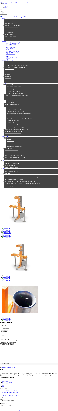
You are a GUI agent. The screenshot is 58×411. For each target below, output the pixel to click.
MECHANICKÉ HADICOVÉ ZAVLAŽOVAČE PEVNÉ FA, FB (14, 179)
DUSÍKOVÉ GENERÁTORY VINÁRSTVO (13, 91)
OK (9, 405)
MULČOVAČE (8, 53)
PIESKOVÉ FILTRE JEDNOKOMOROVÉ (11, 169)
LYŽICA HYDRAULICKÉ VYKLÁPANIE (12, 51)
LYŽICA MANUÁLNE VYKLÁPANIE (12, 52)
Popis (3, 335)
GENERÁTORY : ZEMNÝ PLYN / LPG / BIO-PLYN (13, 63)
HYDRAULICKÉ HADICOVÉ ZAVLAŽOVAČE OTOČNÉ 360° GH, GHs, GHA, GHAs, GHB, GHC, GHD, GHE (22, 183)
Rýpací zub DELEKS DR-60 (6, 189)
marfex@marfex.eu (5, 401)
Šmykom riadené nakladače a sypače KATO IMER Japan (13, 21)
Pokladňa (5, 7)
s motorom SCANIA (8, 76)
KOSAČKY (7, 49)
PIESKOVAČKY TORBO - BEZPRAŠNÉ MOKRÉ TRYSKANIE (15, 157)
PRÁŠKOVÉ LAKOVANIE (11, 144)
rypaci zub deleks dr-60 (11, 367)
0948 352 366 (5, 3)
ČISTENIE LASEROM (8, 148)
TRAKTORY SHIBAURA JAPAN (11, 44)
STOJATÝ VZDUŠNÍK (10, 102)
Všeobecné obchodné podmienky (7, 382)
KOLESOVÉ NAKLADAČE (9, 32)
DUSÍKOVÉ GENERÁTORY (9, 84)
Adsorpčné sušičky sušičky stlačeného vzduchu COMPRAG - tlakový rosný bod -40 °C (19, 118)
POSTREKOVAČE (9, 55)
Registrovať (5, 5)
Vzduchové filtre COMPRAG (11, 122)
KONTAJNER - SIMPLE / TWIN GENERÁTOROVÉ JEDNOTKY (15, 67)
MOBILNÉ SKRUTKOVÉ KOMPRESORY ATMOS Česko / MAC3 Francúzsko (17, 129)
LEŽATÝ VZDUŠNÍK (10, 100)
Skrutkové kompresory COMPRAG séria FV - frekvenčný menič (16, 109)
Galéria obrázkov (4, 384)
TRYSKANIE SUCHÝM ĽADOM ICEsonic (11, 150)
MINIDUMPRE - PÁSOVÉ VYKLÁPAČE (11, 27)
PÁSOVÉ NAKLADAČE (9, 34)
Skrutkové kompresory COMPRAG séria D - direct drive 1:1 (15, 111)
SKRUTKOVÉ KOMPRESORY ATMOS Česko (12, 104)
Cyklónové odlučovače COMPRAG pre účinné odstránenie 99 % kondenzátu (18, 124)
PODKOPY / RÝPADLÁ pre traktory (10, 36)
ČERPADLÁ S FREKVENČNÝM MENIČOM (12, 163)
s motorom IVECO (7, 74)
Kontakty (3, 385)
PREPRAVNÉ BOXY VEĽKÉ (10, 54)
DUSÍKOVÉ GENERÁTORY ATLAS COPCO (14, 86)
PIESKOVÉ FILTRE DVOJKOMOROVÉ (11, 171)
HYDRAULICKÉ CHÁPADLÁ (10, 47)
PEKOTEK (6, 137)
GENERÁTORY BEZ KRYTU (9, 69)
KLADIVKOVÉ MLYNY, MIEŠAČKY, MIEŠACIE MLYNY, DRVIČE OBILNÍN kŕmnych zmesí (13, 43)
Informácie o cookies (5, 383)
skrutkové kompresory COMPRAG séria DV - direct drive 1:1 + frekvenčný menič (19, 113)
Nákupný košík (6, 6)
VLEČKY (7, 59)
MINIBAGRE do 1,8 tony (9, 23)
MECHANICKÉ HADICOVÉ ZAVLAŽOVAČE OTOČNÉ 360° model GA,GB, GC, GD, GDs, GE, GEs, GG (21, 181)
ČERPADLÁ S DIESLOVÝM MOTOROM (11, 167)
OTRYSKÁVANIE (9, 139)
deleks (5, 367)
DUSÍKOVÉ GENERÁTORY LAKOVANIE (13, 89)
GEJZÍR (6, 185)
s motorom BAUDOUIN (8, 72)
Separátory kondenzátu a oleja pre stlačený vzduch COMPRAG (16, 127)
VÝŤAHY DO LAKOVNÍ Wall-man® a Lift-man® (14, 146)
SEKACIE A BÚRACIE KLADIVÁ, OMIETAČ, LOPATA (14, 131)
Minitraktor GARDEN (9, 45)
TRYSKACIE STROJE (10, 141)
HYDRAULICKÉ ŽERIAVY (10, 48)
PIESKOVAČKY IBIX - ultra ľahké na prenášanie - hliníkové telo (14, 155)
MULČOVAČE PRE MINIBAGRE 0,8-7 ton (11, 39)
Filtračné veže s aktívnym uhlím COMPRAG (13, 120)
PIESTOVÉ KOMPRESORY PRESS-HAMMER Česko (13, 98)
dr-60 (7, 367)
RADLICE (7, 56)
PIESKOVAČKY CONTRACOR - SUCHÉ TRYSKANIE (13, 153)
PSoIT (19, 410)
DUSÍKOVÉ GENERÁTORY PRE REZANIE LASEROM (15, 93)
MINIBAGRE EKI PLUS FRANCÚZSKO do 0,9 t (12, 25)
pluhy (3, 367)
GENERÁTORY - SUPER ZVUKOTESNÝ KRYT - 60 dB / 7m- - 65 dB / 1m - (16, 65)
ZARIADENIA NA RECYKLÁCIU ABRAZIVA (12, 159)
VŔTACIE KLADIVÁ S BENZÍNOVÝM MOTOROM (13, 133)
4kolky (7, 46)
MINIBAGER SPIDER (8, 30)
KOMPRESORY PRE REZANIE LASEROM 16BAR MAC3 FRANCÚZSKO (16, 95)
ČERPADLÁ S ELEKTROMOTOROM (11, 161)
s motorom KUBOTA (8, 81)
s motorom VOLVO (8, 78)
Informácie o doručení (5, 381)
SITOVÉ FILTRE (7, 173)
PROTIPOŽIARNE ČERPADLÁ (10, 165)
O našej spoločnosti (5, 380)
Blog (3, 386)
